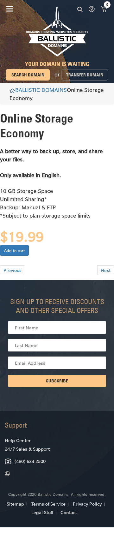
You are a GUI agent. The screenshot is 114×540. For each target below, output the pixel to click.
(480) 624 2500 (30, 461)
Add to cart (14, 250)
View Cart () (104, 8)
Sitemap (15, 504)
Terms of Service (48, 504)
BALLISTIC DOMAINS (41, 89)
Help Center (18, 440)
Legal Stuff (42, 512)
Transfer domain (84, 75)
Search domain (27, 75)
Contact (68, 512)
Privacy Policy (87, 504)
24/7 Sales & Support (27, 449)
